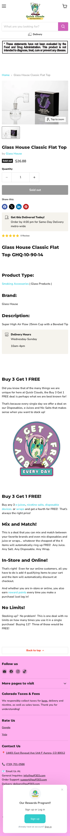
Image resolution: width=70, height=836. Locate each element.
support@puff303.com (33, 779)
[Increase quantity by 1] (34, 177)
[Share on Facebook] (4, 206)
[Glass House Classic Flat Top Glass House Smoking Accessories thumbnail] (11, 133)
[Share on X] (12, 206)
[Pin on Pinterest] (26, 206)
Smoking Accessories (15, 284)
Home (6, 75)
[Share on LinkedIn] (19, 206)
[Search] (63, 26)
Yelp (4, 734)
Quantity (7, 169)
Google (6, 727)
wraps (20, 509)
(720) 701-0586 (15, 764)
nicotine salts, (35, 505)
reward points (17, 592)
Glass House (14, 153)
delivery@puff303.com (26, 784)
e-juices (20, 505)
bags (44, 700)
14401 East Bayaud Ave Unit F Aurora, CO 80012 (35, 753)
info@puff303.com (34, 775)
